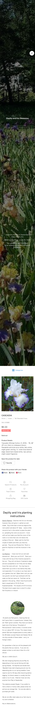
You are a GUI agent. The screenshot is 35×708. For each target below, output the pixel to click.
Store (3, 418)
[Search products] (32, 53)
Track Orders (10, 491)
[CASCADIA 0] (17, 393)
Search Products (10, 485)
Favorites (24, 491)
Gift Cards (24, 498)
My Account (24, 485)
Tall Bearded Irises (20, 418)
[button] (8, 463)
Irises (10, 418)
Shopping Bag (10, 498)
